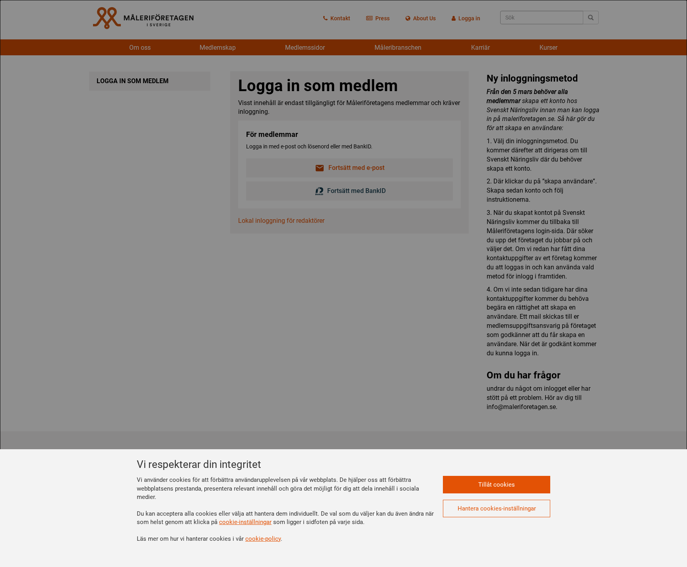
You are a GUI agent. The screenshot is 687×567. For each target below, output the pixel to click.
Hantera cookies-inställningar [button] (497, 508)
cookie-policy (263, 538)
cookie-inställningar (245, 522)
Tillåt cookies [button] (496, 484)
